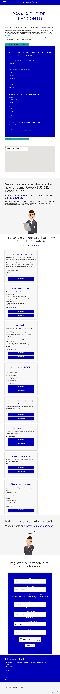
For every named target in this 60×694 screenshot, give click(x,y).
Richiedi (21, 278)
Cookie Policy (9, 666)
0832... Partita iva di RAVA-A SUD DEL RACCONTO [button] (21, 65)
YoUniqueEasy (15, 198)
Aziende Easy (30, 2)
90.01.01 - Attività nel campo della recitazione (20, 69)
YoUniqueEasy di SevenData (27, 37)
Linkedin (54, 692)
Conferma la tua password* (30, 611)
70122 (10, 108)
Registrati (30, 645)
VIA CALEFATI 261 (13, 99)
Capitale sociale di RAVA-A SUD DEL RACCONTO (20, 130)
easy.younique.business (39, 525)
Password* (30, 601)
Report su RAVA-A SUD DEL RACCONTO (17, 44)
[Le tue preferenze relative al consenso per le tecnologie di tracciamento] (57, 691)
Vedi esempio (21, 315)
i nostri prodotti (33, 245)
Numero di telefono (30, 586)
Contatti (7, 677)
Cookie (7, 679)
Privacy (7, 675)
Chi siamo (8, 673)
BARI (10, 103)
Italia (10, 117)
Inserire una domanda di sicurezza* (30, 621)
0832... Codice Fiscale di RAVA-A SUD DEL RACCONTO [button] (22, 60)
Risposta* (30, 629)
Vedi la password (30, 607)
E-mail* (30, 578)
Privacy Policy (9, 664)
